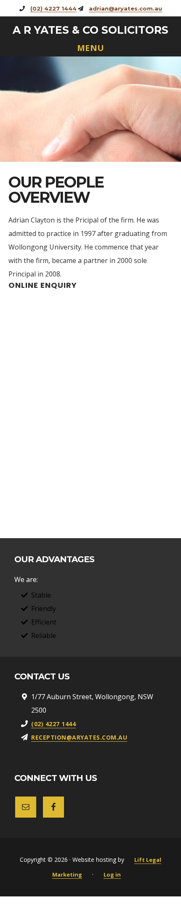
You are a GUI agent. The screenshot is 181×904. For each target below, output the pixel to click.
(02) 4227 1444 (53, 8)
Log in (112, 874)
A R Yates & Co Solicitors (90, 30)
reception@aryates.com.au (79, 737)
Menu (90, 49)
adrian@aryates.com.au (125, 8)
